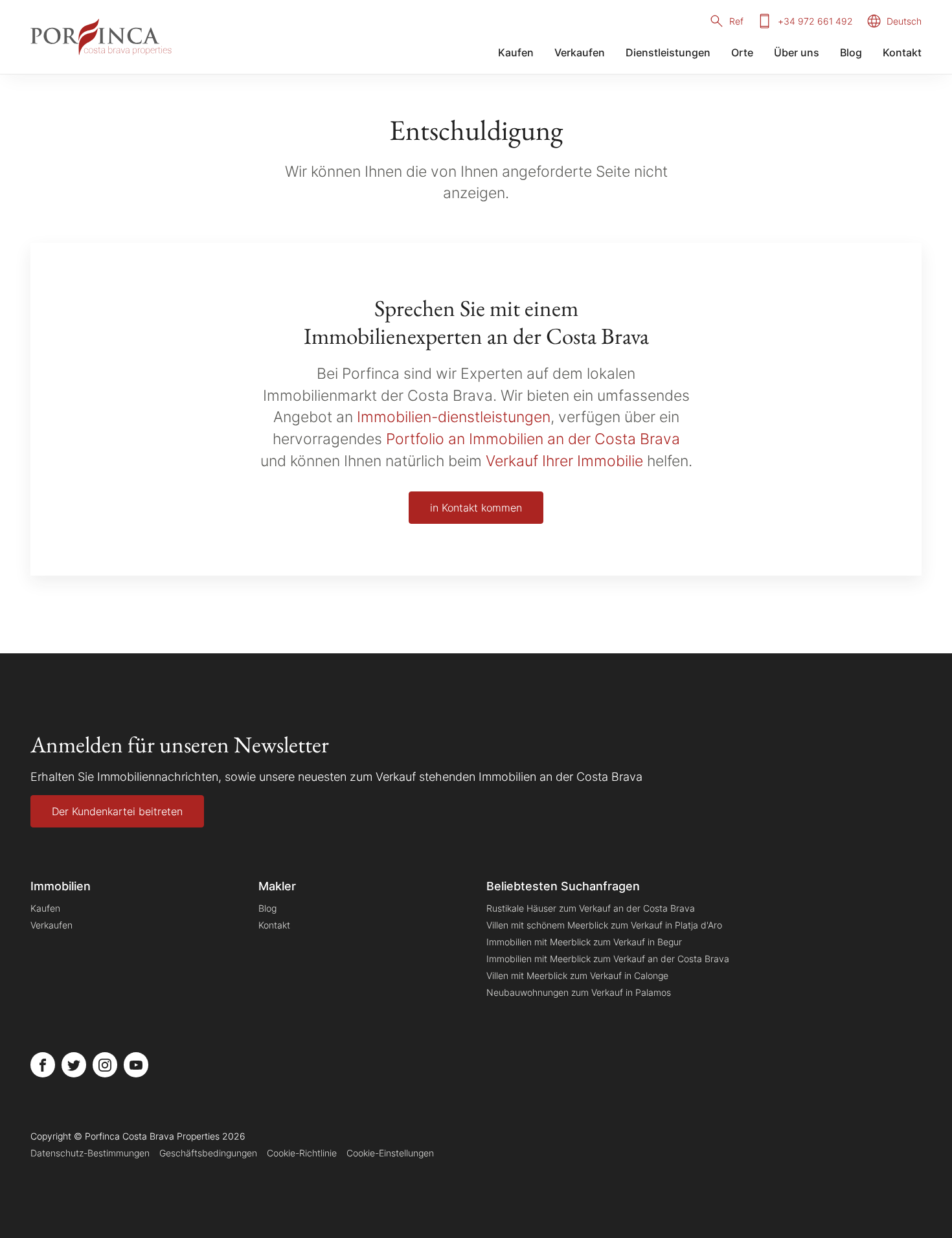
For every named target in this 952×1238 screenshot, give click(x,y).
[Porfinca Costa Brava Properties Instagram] (105, 1064)
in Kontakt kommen (476, 507)
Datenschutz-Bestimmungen (90, 1152)
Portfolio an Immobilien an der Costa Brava (533, 438)
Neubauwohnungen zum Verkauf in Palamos (578, 992)
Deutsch (904, 21)
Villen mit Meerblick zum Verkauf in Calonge (577, 975)
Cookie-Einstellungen (390, 1152)
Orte (742, 52)
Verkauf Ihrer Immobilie (564, 460)
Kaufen (516, 52)
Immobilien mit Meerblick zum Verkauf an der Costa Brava (607, 958)
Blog (851, 52)
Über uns (796, 52)
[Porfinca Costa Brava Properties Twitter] (74, 1064)
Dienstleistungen (668, 52)
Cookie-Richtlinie (302, 1152)
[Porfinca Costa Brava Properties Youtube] (136, 1064)
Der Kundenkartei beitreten (117, 811)
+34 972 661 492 (815, 21)
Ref (736, 21)
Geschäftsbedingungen (208, 1152)
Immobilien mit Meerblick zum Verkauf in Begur (584, 941)
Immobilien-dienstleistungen (453, 416)
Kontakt (902, 52)
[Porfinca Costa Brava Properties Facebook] (42, 1064)
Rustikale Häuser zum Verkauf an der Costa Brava (590, 908)
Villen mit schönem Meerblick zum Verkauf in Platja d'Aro (604, 924)
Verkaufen (579, 52)
